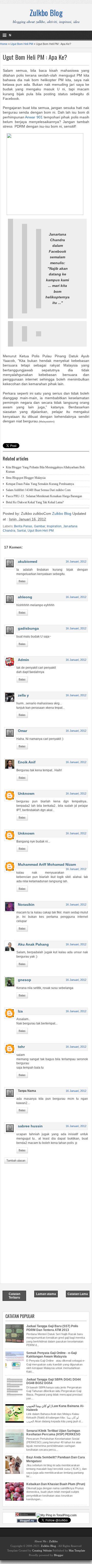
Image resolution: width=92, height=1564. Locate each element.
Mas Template (77, 1550)
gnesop (24, 980)
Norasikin (26, 904)
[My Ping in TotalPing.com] (57, 1515)
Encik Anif (27, 762)
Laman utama (46, 1294)
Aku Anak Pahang (33, 944)
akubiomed (27, 561)
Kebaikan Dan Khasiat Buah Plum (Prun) (55, 1484)
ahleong (25, 597)
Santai (21, 530)
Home (3, 43)
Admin (23, 660)
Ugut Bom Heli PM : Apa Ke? (35, 57)
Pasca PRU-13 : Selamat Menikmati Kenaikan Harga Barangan (44, 496)
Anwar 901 (33, 117)
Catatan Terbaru (14, 1295)
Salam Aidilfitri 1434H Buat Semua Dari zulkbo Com (38, 490)
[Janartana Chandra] (45, 214)
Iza (20, 1011)
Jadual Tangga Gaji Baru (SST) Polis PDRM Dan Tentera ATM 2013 (52, 1327)
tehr (21, 1047)
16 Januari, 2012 (76, 561)
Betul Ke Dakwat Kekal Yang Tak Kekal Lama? (35, 502)
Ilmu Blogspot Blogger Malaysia (25, 478)
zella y (23, 695)
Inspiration (54, 526)
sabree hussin (30, 1126)
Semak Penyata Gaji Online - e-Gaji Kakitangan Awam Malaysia (51, 1354)
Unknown (26, 793)
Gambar (39, 526)
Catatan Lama (77, 1294)
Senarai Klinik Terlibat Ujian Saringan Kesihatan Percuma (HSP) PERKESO (53, 1432)
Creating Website (42, 1550)
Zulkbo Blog (46, 12)
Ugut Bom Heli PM (21, 43)
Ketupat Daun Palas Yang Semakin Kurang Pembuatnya (40, 484)
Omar (22, 731)
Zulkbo (53, 1541)
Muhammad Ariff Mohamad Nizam (47, 864)
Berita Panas (23, 526)
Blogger (58, 1555)
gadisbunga (28, 628)
